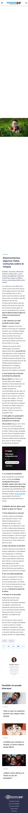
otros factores (20, 494)
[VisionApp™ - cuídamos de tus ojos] (14, 797)
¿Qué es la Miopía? (14, 803)
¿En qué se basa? (14, 806)
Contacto (14, 811)
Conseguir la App (14, 801)
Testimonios (14, 808)
